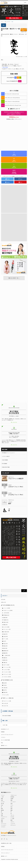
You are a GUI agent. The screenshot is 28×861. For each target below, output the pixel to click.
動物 (4, 653)
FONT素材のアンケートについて (8, 452)
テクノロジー (6, 629)
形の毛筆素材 (6, 680)
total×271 (14, 160)
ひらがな (5, 703)
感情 (4, 657)
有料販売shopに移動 (14, 172)
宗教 (4, 662)
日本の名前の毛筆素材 (6, 715)
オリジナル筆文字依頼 (5, 740)
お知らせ (3, 602)
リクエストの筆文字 (6, 456)
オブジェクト (6, 674)
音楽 (4, 634)
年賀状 (4, 619)
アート (5, 638)
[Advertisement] (14, 87)
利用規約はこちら (14, 117)
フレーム (5, 694)
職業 (4, 624)
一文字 (4, 612)
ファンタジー (5, 672)
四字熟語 (5, 615)
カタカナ (5, 705)
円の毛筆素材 (4, 463)
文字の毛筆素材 (6, 605)
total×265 (14, 154)
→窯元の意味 (5, 67)
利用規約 (3, 731)
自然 (4, 622)
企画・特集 (5, 725)
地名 (4, 648)
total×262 (14, 166)
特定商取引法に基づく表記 (6, 843)
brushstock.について (5, 729)
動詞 (4, 660)
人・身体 (5, 655)
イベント (5, 608)
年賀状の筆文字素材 (6, 467)
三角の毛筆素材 (5, 460)
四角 (4, 692)
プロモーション (6, 610)
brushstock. (8, 859)
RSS (6, 839)
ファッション (6, 667)
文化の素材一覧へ (14, 278)
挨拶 (4, 617)
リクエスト (8, 21)
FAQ (2, 742)
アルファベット (6, 701)
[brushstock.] (7, 3)
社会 (4, 643)
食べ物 (4, 631)
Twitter (1, 838)
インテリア (5, 669)
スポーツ (5, 664)
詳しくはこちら (14, 422)
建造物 (4, 650)
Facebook (4, 839)
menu (25, 2)
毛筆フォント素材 (7, 698)
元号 (2, 599)
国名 (4, 645)
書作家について (4, 745)
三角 (4, 687)
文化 (5, 21)
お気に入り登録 (24, 29)
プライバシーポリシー (5, 852)
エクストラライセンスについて (7, 734)
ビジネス (5, 627)
